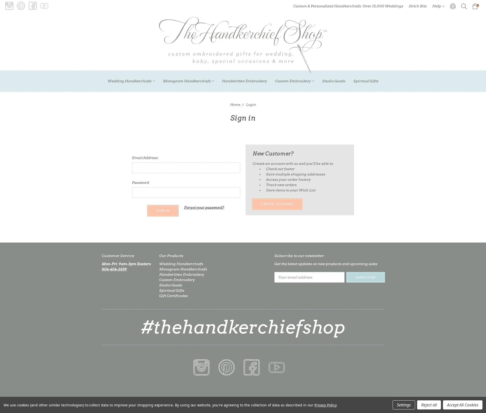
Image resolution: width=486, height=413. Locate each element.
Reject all (429, 405)
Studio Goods (333, 81)
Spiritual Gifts (365, 81)
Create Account (277, 204)
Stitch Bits (418, 6)
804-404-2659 (114, 269)
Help (437, 6)
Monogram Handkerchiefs (187, 81)
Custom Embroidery (293, 81)
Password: (141, 183)
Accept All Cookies (462, 405)
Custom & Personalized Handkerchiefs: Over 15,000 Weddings (348, 6)
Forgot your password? (204, 207)
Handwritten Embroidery (244, 81)
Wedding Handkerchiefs (130, 81)
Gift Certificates (173, 296)
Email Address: (145, 158)
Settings (404, 405)
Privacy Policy (325, 405)
